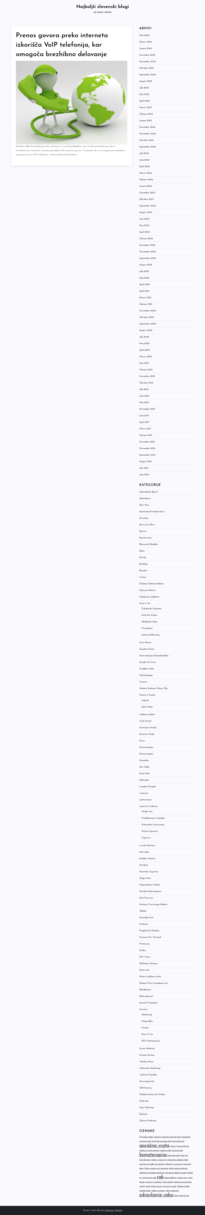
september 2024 (147, 147)
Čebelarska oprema (151, 609)
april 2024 (144, 166)
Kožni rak (144, 773)
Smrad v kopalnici (148, 1003)
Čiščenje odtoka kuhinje (151, 584)
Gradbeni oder (146, 669)
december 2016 (147, 442)
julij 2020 (144, 337)
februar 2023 (146, 238)
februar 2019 (145, 370)
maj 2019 (144, 363)
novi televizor (160, 1164)
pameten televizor (181, 1168)
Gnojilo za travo (147, 662)
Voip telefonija (146, 1107)
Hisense (143, 682)
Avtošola (143, 518)
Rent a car (147, 1034)
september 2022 (147, 258)
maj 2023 (144, 225)
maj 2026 (144, 35)
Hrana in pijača (147, 695)
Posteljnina (147, 628)
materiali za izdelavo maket (177, 1160)
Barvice (143, 531)
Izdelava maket (147, 714)
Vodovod (143, 1101)
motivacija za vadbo (146, 1164)
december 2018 (147, 376)
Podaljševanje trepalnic (153, 818)
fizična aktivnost (178, 1141)
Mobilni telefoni (147, 858)
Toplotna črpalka (148, 1075)
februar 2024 (146, 179)
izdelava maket (166, 1151)
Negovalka (147, 1021)
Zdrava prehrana (147, 1121)
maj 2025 (144, 94)
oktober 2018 (146, 383)
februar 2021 (145, 304)
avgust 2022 (145, 265)
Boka (141, 551)
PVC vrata (144, 957)
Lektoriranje (145, 800)
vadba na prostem (158, 1191)
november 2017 (147, 409)
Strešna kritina (146, 1055)
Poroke (145, 1028)
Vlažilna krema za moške (152, 1094)
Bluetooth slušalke (148, 544)
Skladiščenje (145, 990)
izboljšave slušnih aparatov (149, 1151)
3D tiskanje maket (146, 1137)
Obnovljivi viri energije (173, 1164)
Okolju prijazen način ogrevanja (156, 1168)
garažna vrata (154, 1145)
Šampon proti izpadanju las (153, 983)
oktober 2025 (146, 68)
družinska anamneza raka (161, 1141)
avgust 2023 (145, 212)
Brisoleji (143, 570)
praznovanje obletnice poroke (175, 1173)
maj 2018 (144, 402)
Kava (142, 741)
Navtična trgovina (148, 872)
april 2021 (144, 291)
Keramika (144, 760)
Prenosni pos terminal (150, 937)
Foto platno (145, 642)
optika (171, 1168)
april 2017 (144, 422)
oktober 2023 (146, 199)
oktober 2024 (146, 140)
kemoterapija (153, 1154)
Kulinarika (144, 780)
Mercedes (144, 852)
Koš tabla (144, 767)
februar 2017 (145, 435)
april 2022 (144, 284)
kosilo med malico (173, 1155)
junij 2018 (144, 396)
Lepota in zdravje (148, 806)
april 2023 (144, 232)
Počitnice (143, 924)
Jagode (145, 700)
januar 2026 (145, 48)
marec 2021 (145, 297)
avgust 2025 (145, 81)
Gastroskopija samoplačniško (153, 656)
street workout (167, 1182)
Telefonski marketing (149, 1068)
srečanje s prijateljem (154, 1182)
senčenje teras (182, 1178)
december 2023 (147, 193)
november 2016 (147, 448)
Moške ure (147, 811)
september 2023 (147, 206)
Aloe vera (144, 505)
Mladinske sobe (149, 622)
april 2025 (144, 101)
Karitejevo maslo (148, 727)
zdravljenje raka (156, 1195)
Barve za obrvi (147, 525)
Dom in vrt (145, 603)
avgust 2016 (145, 461)
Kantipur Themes (113, 1210)
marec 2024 (145, 173)
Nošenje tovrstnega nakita (153, 904)
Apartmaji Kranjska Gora (151, 511)
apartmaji (157, 1137)
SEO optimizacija (151, 1041)
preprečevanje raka (149, 1178)
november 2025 (147, 61)
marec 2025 (145, 107)
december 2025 (147, 55)
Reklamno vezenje (148, 963)
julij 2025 (144, 88)
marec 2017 (145, 429)
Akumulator (145, 498)
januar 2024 (145, 186)
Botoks (142, 557)
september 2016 (147, 455)
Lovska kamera (147, 845)
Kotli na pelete (149, 615)
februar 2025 (146, 114)
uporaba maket (145, 1191)
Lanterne (143, 793)
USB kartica (145, 1088)
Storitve (143, 1009)
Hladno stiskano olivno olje (153, 688)
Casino (142, 577)
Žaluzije (143, 1114)
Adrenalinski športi (148, 492)
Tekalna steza (146, 1062)
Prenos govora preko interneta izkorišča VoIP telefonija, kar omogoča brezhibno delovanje (62, 45)
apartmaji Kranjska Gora (171, 1137)
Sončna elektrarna (151, 635)
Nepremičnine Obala (149, 885)
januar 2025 (145, 120)
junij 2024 (144, 160)
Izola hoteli (145, 721)
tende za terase (156, 1186)
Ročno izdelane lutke (150, 976)
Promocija (144, 944)
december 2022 (147, 245)
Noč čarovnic (146, 898)
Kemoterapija (146, 747)
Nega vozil (144, 878)
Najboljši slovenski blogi (102, 6)
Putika (142, 950)
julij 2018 (143, 389)
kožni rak (184, 1155)
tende (148, 1186)
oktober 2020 (146, 317)
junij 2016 (144, 474)
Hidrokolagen (146, 675)
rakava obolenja (170, 1178)
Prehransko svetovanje (153, 825)
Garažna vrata (146, 649)
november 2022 (147, 252)
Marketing (147, 1015)
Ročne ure (144, 970)
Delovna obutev (147, 590)
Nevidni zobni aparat (150, 891)
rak (160, 1177)
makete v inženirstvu (159, 1160)
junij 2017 (144, 415)
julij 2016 (143, 468)
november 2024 (147, 134)
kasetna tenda (177, 1151)
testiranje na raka (169, 1186)
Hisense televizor (182, 1146)
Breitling (143, 564)
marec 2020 (145, 356)
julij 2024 (144, 153)
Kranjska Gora (144, 1160)
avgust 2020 (145, 330)
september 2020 (147, 324)
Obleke (142, 911)
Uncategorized (146, 1081)
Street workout (147, 1048)
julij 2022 (144, 271)
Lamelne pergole (147, 786)
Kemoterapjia (146, 754)
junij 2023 (144, 219)
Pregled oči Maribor (149, 931)
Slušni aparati (146, 996)
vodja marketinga (172, 1191)
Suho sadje (147, 707)
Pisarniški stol (146, 917)
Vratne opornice (150, 831)
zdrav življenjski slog (181, 1196)
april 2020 (144, 350)
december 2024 (147, 127)
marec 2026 (145, 42)
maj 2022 (144, 278)
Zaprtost (146, 838)
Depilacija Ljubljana (149, 597)
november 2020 (147, 311)
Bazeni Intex (145, 538)
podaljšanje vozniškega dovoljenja (151, 1173)
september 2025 (147, 75)
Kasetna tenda (146, 734)
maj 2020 (144, 343)
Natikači (143, 865)
